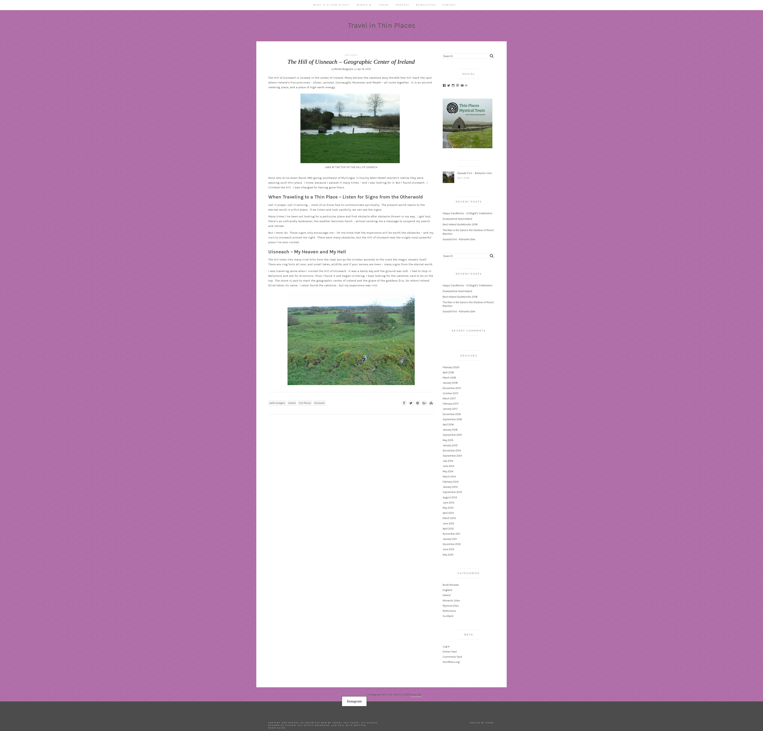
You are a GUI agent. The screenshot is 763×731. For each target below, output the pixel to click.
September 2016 (452, 419)
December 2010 (452, 544)
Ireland (351, 55)
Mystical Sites (451, 605)
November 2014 (452, 450)
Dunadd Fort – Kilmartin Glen (474, 173)
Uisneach (319, 403)
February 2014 (451, 481)
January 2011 (450, 538)
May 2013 (448, 507)
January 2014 (450, 486)
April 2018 (448, 372)
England (447, 590)
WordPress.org (451, 661)
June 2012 (448, 523)
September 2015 (452, 434)
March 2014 (449, 476)
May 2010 (448, 554)
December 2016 (452, 414)
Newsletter (426, 5)
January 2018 (450, 382)
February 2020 (451, 367)
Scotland (448, 616)
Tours (384, 5)
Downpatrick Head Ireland (457, 218)
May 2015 (448, 440)
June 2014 (448, 466)
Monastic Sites (451, 600)
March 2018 (449, 377)
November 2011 (451, 533)
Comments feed (452, 656)
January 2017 (450, 408)
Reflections (449, 610)
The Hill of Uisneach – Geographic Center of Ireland (351, 61)
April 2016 (448, 424)
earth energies (277, 403)
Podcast (402, 5)
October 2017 (450, 393)
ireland (292, 403)
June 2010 (448, 549)
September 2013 (452, 492)
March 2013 (449, 518)
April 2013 (448, 512)
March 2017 (449, 398)
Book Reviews (451, 584)
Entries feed (450, 651)
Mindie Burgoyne (343, 69)
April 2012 (448, 528)
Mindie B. (364, 5)
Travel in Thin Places (381, 25)
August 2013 (450, 497)
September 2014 (452, 455)
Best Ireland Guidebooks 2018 (460, 224)
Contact (449, 5)
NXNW (490, 723)
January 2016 (450, 429)
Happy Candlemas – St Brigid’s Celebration (467, 213)
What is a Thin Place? (331, 5)
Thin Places (305, 403)
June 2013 (448, 502)
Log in (446, 646)
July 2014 (448, 460)
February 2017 (451, 403)
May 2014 (448, 471)
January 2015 (450, 445)
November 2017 (452, 388)
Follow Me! (416, 694)
